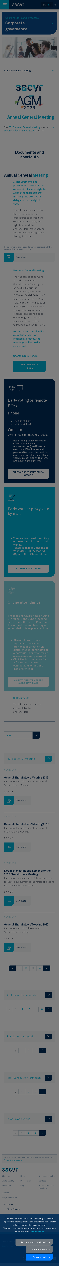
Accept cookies (41, 1257)
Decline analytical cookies (35, 1242)
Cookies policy (37, 1232)
